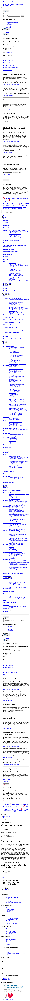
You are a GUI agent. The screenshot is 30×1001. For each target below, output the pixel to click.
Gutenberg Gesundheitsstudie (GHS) (17, 510)
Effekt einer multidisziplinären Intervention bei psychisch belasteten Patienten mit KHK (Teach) (19, 515)
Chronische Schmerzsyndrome (15, 372)
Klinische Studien (10, 909)
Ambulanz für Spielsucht (14, 405)
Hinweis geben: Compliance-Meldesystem (15, 953)
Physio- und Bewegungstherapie (16, 355)
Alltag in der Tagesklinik (14, 419)
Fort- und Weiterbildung (11, 923)
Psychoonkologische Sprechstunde (16, 412)
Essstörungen (12, 379)
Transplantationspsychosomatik (16, 434)
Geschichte (8, 952)
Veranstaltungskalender (11, 939)
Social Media (9, 930)
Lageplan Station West (8, 62)
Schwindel (11, 389)
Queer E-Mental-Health (14, 496)
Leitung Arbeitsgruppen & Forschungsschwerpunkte (15, 272)
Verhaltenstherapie (13, 351)
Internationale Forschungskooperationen (18, 237)
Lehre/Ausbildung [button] (7, 588)
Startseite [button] (5, 217)
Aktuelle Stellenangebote (11, 919)
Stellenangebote (9, 26)
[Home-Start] (4, 216)
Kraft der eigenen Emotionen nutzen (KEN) (18, 429)
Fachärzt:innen (12, 269)
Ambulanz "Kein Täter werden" (16, 408)
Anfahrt (8, 23)
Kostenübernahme (13, 438)
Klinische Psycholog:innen (15, 270)
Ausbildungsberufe (10, 920)
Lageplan (8, 944)
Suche (4, 13)
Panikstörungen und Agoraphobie (16, 384)
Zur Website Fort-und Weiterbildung (11, 159)
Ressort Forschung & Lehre (12, 912)
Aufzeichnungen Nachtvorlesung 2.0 (14, 941)
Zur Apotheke (6, 177)
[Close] (8, 451)
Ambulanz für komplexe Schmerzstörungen (18, 404)
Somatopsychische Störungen (15, 391)
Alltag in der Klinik (13, 424)
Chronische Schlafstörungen (15, 371)
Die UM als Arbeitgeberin (12, 918)
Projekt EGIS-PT (13, 497)
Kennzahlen (8, 949)
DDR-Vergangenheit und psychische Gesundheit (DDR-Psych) (17, 508)
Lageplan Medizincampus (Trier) (10, 67)
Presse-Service (9, 933)
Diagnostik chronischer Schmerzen (16, 307)
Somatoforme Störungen (14, 390)
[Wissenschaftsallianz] (13, 992)
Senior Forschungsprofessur (15, 264)
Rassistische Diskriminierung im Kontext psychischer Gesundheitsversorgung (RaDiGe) (19, 502)
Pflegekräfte (11, 282)
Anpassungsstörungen (14, 367)
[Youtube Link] (4, 966)
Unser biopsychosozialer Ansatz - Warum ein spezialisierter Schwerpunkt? (19, 300)
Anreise (5, 58)
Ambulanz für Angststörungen (15, 415)
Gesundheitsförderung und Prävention (17, 364)
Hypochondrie (12, 381)
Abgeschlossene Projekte (14, 499)
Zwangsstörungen (13, 396)
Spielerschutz (12, 520)
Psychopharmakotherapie (14, 362)
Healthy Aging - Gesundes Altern (16, 511)
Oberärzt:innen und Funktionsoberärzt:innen (18, 265)
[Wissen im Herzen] (8, 998)
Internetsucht (12, 383)
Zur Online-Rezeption (8, 95)
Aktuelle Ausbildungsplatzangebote (14, 922)
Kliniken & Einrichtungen (12, 22)
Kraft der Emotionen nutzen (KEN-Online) (18, 587)
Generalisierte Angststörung (15, 380)
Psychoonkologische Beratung (15, 436)
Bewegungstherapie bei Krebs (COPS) (17, 560)
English (7, 32)
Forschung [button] (5, 485)
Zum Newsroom (7, 123)
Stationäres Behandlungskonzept (16, 422)
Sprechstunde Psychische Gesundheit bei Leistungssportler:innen (18, 402)
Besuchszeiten (9, 24)
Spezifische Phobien (13, 394)
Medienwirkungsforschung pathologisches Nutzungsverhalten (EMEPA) (18, 541)
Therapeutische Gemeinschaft (15, 425)
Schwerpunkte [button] (6, 293)
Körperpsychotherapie (14, 348)
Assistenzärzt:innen (13, 268)
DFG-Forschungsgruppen (14, 236)
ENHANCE (11, 545)
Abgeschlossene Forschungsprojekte (17, 505)
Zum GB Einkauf (7, 174)
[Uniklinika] (13, 987)
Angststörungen (12, 366)
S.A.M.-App (12, 558)
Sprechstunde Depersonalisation (16, 413)
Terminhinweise (9, 940)
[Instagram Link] (4, 968)
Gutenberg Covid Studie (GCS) (16, 555)
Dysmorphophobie (13, 377)
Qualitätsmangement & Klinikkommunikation (19, 280)
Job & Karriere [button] (6, 608)
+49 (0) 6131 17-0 (9, 52)
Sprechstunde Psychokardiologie (16, 414)
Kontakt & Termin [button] (7, 283)
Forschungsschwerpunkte (11, 907)
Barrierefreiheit (12, 441)
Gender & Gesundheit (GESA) (16, 504)
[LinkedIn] (4, 963)
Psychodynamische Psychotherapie (16, 347)
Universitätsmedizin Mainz (9, 1)
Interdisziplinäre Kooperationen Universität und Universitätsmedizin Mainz (18, 232)
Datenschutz (6, 978)
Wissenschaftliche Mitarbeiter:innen (17, 275)
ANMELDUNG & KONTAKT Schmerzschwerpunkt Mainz (16, 305)
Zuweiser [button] (5, 449)
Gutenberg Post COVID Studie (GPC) (17, 557)
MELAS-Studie (12, 549)
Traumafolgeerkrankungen (15, 386)
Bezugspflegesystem (13, 418)
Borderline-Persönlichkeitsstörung (16, 369)
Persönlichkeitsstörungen (14, 385)
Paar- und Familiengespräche (15, 360)
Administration (12, 279)
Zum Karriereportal (7, 109)
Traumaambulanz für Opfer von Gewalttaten (18, 410)
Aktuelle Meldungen (10, 928)
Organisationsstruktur (11, 951)
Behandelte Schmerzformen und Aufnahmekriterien (16, 303)
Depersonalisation (13, 374)
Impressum (5, 977)
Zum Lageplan (4, 877)
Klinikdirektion (12, 263)
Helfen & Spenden (10, 954)
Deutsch (8, 30)
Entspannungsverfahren (14, 356)
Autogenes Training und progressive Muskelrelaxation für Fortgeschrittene (17, 598)
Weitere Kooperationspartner (15, 239)
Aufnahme (8, 901)
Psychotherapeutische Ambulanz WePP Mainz (19, 406)
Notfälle (10, 443)
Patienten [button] (5, 341)
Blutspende (8, 27)
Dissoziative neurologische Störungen (17, 376)
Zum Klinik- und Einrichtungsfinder (11, 84)
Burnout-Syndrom (13, 370)
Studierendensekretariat (14, 595)
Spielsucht (11, 395)
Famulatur (11, 596)
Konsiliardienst (12, 427)
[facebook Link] (4, 970)
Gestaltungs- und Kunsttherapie (16, 350)
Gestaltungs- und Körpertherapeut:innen (18, 277)
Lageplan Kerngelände (8, 60)
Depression (11, 375)
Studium (8, 911)
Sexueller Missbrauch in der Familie (17, 519)
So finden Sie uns (4, 892)
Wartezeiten (11, 442)
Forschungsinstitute (13, 235)
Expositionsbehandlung (14, 352)
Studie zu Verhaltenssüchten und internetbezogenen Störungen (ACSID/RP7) (18, 585)
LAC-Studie (11, 547)
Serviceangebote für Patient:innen (13, 902)
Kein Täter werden (13, 518)
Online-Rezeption (10, 900)
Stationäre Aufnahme (13, 439)
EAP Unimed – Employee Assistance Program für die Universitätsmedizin (19, 554)
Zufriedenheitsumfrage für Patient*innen (18, 253)
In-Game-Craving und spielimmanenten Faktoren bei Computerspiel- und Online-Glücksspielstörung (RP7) (18, 538)
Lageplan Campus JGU (8, 65)
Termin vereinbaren (7, 874)
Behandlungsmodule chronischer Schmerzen (19, 308)
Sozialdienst (11, 278)
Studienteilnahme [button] (7, 576)
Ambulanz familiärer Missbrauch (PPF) (17, 409)
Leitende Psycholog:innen (14, 266)
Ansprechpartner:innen (11, 932)
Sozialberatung (12, 361)
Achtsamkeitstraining (13, 357)
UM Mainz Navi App (8, 70)
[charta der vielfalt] (8, 999)
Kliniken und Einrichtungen (12, 897)
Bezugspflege (12, 359)
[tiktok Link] (4, 973)
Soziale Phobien (12, 393)
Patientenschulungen (13, 353)
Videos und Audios (10, 931)
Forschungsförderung (11, 910)
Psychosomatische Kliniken (15, 234)
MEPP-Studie (12, 548)
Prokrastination (12, 388)
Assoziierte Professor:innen (15, 274)
